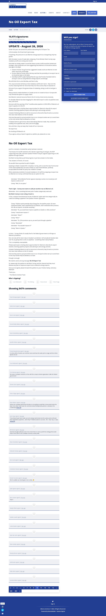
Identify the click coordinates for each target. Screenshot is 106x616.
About (58, 13)
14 (53, 588)
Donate (82, 13)
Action (16, 29)
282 (11, 591)
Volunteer (92, 13)
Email (65, 56)
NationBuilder (52, 611)
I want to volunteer (71, 91)
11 (41, 588)
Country (66, 75)
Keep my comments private (74, 88)
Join (74, 13)
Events (51, 13)
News (36, 13)
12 (45, 588)
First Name (67, 50)
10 (37, 588)
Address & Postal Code (70, 69)
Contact (66, 13)
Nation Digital (61, 611)
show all (19, 407)
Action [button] (43, 13)
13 (49, 588)
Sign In (95, 1)
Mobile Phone (68, 63)
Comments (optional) (70, 82)
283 (16, 591)
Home (30, 13)
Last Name (84, 50)
